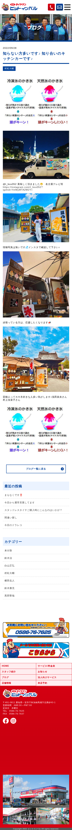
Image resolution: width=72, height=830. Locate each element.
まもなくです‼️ (14, 495)
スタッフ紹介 (9, 671)
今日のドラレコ (13, 525)
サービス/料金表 (46, 666)
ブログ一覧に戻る (36, 468)
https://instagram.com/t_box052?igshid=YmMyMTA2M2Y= (23, 188)
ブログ (5, 677)
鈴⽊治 (8, 558)
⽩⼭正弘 (10, 565)
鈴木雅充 (10, 588)
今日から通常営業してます (20, 502)
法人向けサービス (47, 677)
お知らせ (42, 671)
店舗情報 (6, 683)
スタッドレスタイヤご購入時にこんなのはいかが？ (33, 510)
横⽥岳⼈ (10, 580)
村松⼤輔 (9, 68)
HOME (5, 666)
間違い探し (11, 517)
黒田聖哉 (10, 595)
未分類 (8, 550)
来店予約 (42, 683)
